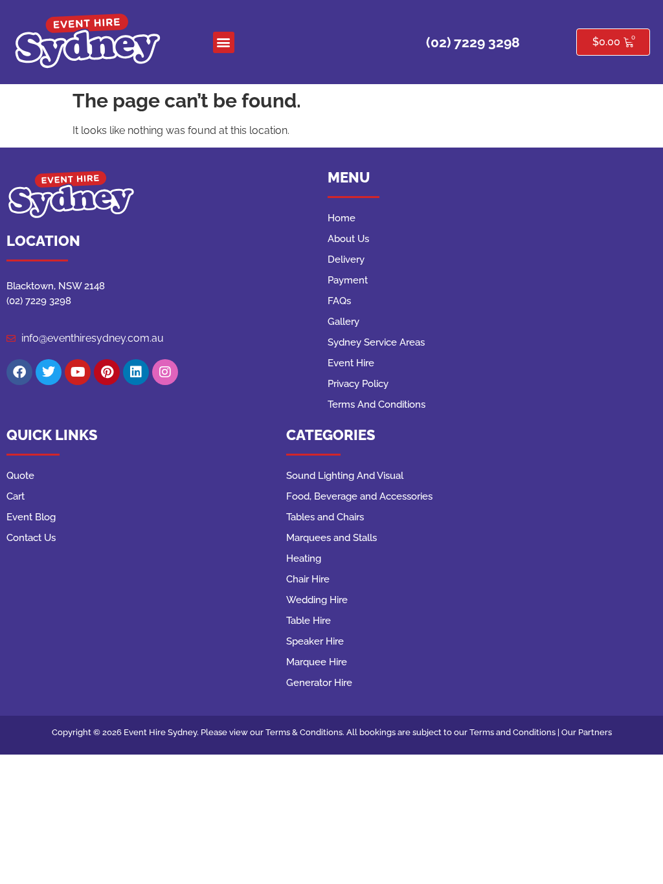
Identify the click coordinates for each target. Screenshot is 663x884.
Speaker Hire (315, 641)
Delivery (346, 259)
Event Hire (351, 363)
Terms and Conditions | (515, 732)
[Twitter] (49, 372)
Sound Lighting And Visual (344, 475)
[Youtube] (78, 372)
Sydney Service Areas (376, 342)
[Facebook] (19, 372)
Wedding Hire (317, 600)
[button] (223, 42)
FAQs (339, 301)
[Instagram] (165, 372)
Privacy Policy (358, 384)
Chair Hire (308, 579)
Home (341, 218)
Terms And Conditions (376, 404)
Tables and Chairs (325, 517)
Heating (303, 558)
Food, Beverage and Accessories (359, 496)
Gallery (343, 321)
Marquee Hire (316, 662)
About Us (348, 239)
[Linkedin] (136, 372)
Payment (348, 280)
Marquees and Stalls (331, 538)
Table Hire (308, 620)
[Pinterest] (107, 372)
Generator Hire (319, 683)
